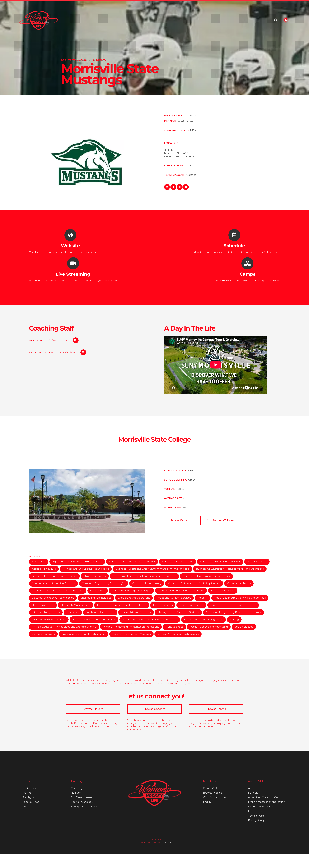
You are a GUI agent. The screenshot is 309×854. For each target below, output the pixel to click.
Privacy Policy (256, 820)
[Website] (70, 235)
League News (31, 801)
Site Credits (165, 843)
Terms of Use (256, 815)
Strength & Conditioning (85, 806)
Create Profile (211, 788)
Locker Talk (29, 788)
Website (70, 245)
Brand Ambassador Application (266, 801)
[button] (275, 20)
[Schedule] (234, 235)
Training (27, 792)
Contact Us (255, 811)
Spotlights (28, 797)
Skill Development (82, 797)
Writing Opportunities (260, 806)
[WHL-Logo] (38, 20)
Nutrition (76, 792)
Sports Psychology (82, 801)
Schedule (234, 245)
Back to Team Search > (75, 60)
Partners (253, 792)
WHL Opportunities (214, 797)
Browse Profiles (212, 792)
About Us (253, 788)
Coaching (76, 788)
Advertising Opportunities (263, 797)
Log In (207, 801)
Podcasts (28, 806)
